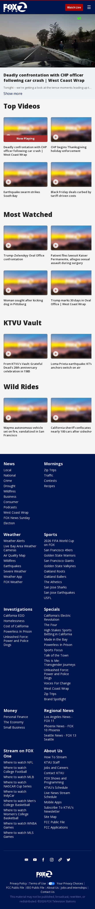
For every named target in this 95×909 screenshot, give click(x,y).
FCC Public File (54, 822)
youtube (34, 859)
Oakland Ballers (55, 576)
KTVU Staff (51, 762)
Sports (50, 534)
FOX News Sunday (17, 518)
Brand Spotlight (55, 699)
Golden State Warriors (60, 555)
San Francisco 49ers (58, 550)
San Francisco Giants (59, 561)
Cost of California (16, 626)
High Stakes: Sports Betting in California (58, 632)
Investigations (18, 609)
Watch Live (74, 7)
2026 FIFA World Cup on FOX (59, 543)
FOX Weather (13, 582)
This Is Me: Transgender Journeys (59, 662)
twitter (68, 859)
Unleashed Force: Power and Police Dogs (16, 641)
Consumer (11, 502)
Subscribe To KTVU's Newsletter (59, 809)
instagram (51, 859)
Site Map (50, 817)
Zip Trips (50, 470)
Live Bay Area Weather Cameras (20, 548)
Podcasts (10, 507)
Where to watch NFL (18, 762)
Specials (52, 609)
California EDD (14, 615)
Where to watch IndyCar (15, 793)
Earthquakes (12, 566)
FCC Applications (56, 827)
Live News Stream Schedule (57, 795)
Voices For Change (57, 683)
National (10, 475)
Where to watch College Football (15, 769)
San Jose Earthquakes (59, 592)
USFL (47, 598)
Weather (12, 534)
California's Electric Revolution (57, 617)
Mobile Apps (53, 802)
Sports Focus (53, 650)
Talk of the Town (56, 655)
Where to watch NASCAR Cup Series (18, 784)
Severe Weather (15, 571)
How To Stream (55, 757)
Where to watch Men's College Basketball (20, 803)
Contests (50, 480)
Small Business (14, 727)
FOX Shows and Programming (55, 780)
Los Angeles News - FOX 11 (58, 719)
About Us (53, 750)
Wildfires (10, 491)
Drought (9, 486)
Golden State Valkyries (60, 566)
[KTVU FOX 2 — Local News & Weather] (16, 7)
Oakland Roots (54, 571)
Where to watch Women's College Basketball (16, 814)
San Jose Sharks (55, 587)
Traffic (48, 475)
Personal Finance (16, 717)
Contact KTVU (54, 773)
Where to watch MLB (19, 777)
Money (10, 710)
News (9, 463)
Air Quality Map (14, 555)
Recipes (49, 486)
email (26, 859)
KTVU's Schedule (56, 787)
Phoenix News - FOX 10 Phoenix (58, 728)
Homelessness (14, 621)
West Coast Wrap (16, 512)
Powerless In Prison (18, 631)
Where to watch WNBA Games (20, 825)
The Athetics (53, 582)
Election (9, 523)
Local (7, 470)
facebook (43, 859)
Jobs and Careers (56, 767)
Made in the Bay (55, 639)
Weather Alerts (14, 541)
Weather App (13, 576)
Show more (13, 93)
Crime (8, 480)
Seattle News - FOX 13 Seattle (60, 737)
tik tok (60, 859)
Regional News (59, 710)
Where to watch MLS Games (19, 835)
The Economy (13, 722)
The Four (50, 625)
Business (10, 496)
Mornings (53, 463)
